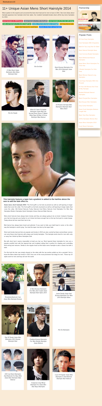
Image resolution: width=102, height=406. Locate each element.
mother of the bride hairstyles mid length (45, 24)
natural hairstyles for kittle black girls (35, 21)
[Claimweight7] (89, 27)
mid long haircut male (67, 24)
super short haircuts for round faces (26, 27)
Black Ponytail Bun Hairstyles (88, 98)
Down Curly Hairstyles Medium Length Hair (88, 110)
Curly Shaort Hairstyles (86, 126)
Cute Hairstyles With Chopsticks (89, 43)
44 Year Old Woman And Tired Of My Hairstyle (88, 88)
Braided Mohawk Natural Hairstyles (86, 93)
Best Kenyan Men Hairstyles (88, 102)
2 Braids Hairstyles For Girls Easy (88, 70)
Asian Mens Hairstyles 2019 (87, 122)
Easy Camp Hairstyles (86, 105)
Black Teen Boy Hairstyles (87, 115)
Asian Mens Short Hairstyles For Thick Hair (89, 64)
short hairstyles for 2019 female (12, 21)
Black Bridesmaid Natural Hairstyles (87, 59)
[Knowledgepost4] (89, 16)
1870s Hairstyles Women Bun (88, 119)
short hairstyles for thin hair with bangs (61, 21)
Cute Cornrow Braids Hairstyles (89, 54)
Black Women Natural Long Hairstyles (87, 76)
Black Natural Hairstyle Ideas (88, 50)
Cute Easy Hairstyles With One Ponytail (88, 82)
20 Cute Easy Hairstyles (86, 39)
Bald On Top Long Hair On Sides (89, 46)
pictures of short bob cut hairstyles (50, 27)
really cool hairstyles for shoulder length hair (17, 24)
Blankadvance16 (9, 2)
